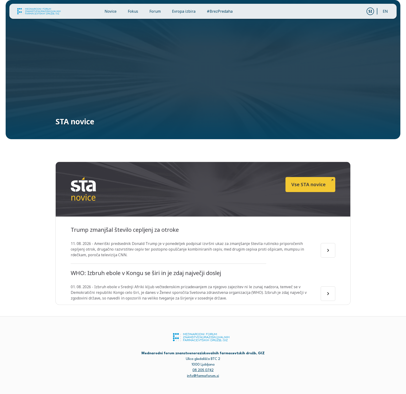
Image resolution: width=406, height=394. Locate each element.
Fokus (133, 11)
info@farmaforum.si (203, 376)
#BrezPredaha (220, 11)
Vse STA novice (308, 184)
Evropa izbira (183, 11)
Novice (111, 11)
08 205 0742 (203, 370)
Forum (155, 11)
